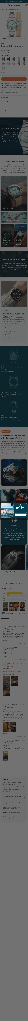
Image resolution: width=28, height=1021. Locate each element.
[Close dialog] (26, 503)
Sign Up (21, 514)
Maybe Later (20, 516)
